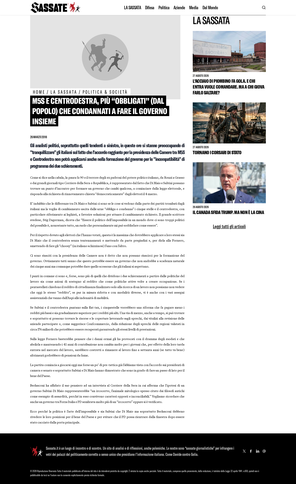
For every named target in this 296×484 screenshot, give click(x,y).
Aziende (179, 7)
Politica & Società (105, 92)
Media (193, 7)
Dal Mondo (210, 7)
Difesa (149, 7)
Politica (163, 7)
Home (39, 92)
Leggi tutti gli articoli (229, 226)
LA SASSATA (132, 7)
